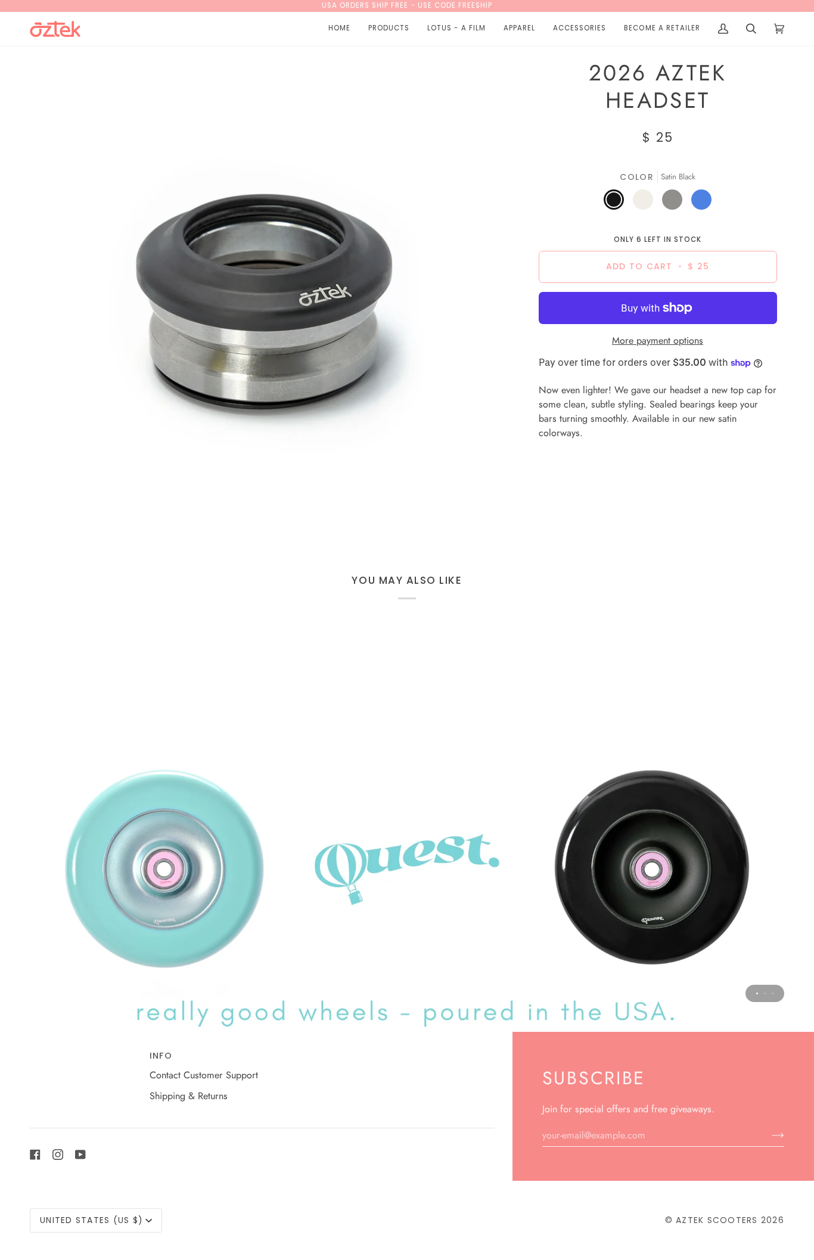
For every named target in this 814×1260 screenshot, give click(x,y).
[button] (388, 29)
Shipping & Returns (189, 1096)
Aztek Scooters (717, 1220)
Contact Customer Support (204, 1075)
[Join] (768, 1134)
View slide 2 (765, 993)
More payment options (657, 340)
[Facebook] (35, 1154)
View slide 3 (772, 993)
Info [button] (161, 1056)
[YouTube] (80, 1154)
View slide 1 (757, 993)
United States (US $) (91, 1220)
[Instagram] (57, 1154)
